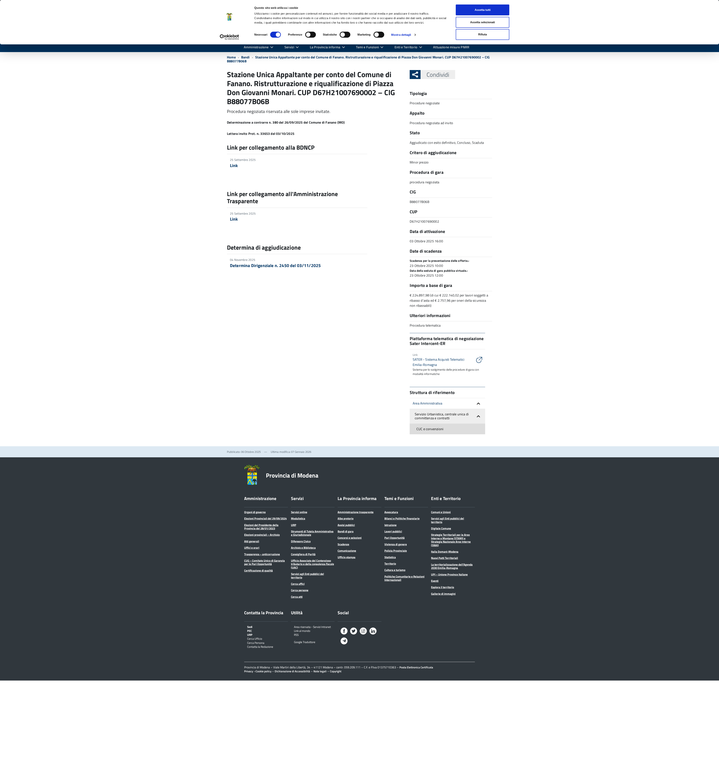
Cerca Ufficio (254, 638)
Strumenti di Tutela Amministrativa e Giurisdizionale (312, 533)
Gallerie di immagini (443, 594)
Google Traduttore (304, 642)
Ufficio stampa (346, 557)
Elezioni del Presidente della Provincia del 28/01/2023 (261, 527)
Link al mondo (302, 630)
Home (231, 57)
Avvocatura (391, 512)
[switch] (310, 35)
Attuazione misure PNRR (451, 47)
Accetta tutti (483, 9)
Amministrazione (256, 47)
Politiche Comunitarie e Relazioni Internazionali (404, 578)
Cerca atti (297, 597)
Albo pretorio (346, 518)
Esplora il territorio (442, 587)
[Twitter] (353, 632)
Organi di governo (255, 512)
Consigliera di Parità (303, 554)
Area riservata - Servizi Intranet (312, 626)
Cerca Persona (255, 642)
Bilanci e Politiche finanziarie (402, 518)
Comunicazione (347, 551)
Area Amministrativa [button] (427, 403)
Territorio (390, 563)
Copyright (335, 671)
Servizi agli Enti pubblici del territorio (307, 575)
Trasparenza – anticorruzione (262, 554)
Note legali (320, 671)
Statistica (390, 557)
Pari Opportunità (394, 538)
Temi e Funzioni (367, 47)
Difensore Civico (301, 541)
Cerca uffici (298, 584)
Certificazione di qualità (258, 570)
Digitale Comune (441, 528)
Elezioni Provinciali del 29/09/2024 (265, 518)
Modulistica (298, 518)
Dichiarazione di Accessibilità (292, 671)
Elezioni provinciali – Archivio (262, 535)
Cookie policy (263, 671)
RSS (296, 634)
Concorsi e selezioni (350, 538)
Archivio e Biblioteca (303, 548)
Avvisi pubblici (346, 525)
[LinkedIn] (373, 632)
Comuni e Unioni (441, 512)
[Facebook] (344, 632)
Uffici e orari (251, 548)
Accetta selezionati (482, 22)
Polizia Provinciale (395, 551)
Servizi (289, 47)
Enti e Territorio (406, 47)
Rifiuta (482, 34)
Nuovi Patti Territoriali (444, 558)
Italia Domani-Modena (444, 551)
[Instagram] (363, 632)
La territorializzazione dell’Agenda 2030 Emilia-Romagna (452, 566)
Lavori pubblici (393, 531)
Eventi (435, 581)
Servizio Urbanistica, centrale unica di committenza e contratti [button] (442, 416)
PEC (249, 630)
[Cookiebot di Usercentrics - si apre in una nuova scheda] (229, 37)
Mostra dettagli (401, 34)
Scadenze (343, 544)
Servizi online (299, 512)
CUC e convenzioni (429, 428)
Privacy (248, 671)
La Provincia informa (325, 47)
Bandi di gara (346, 531)
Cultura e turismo (394, 570)
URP (293, 525)
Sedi (249, 626)
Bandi (245, 57)
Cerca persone (299, 590)
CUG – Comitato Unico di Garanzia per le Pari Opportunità (264, 562)
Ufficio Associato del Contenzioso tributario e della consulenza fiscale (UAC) (312, 564)
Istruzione (390, 525)
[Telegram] (344, 641)
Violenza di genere (395, 544)
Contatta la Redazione (260, 646)
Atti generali (251, 541)
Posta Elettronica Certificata (416, 667)
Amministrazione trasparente (356, 512)
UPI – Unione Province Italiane (449, 574)
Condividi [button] (438, 74)
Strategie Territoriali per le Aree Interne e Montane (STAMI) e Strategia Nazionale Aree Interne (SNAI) (451, 540)
